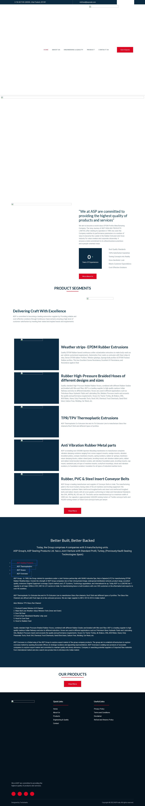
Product (91, 49)
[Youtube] (32, 794)
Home (46, 49)
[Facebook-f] (13, 794)
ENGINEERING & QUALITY (73, 49)
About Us (56, 49)
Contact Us (104, 49)
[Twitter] (20, 794)
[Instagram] (26, 794)
